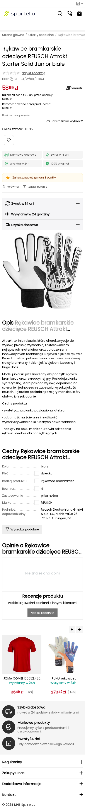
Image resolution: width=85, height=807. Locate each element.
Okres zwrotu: (12, 129)
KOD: (5, 79)
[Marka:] (74, 88)
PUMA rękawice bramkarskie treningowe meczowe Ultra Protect (23, 678)
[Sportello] (19, 13)
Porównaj (13, 187)
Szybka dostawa (31, 707)
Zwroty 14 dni (28, 738)
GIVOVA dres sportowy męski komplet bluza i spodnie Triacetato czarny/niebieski (65, 678)
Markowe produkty (33, 722)
